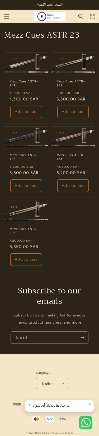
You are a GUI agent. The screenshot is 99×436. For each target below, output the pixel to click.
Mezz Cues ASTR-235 (24, 231)
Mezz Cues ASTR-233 (24, 157)
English (47, 383)
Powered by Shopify (62, 433)
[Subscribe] (82, 337)
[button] (6, 16)
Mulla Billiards (43, 433)
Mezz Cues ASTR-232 (70, 84)
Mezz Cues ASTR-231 (24, 84)
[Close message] (90, 404)
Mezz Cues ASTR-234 (70, 157)
